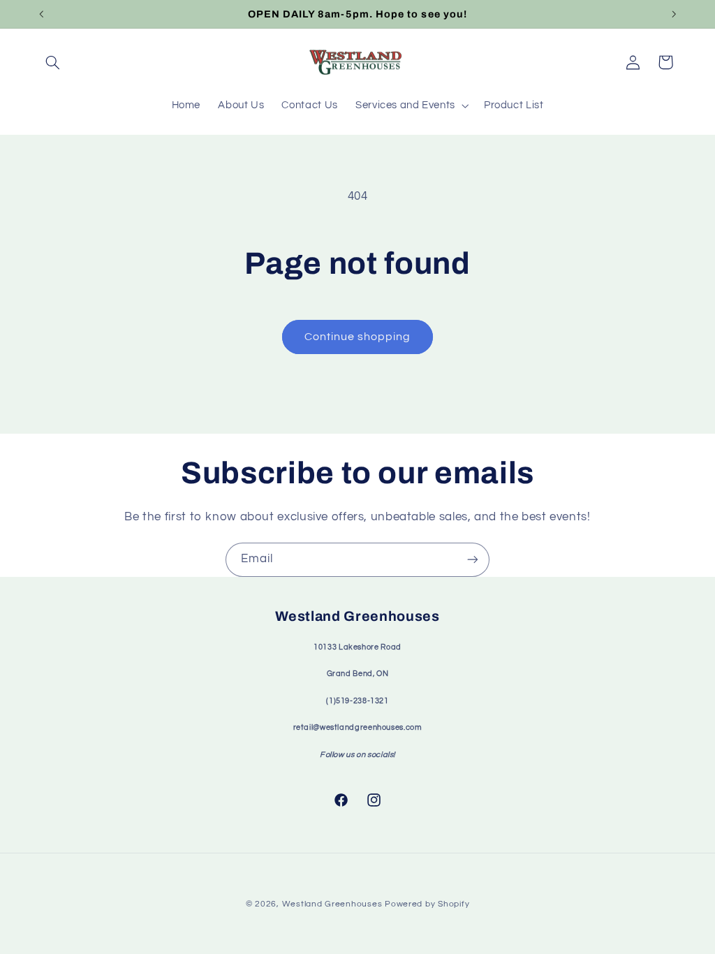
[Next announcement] (673, 14)
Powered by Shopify (427, 904)
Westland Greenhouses (332, 904)
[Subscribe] (473, 560)
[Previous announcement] (41, 14)
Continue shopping (357, 336)
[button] (53, 62)
